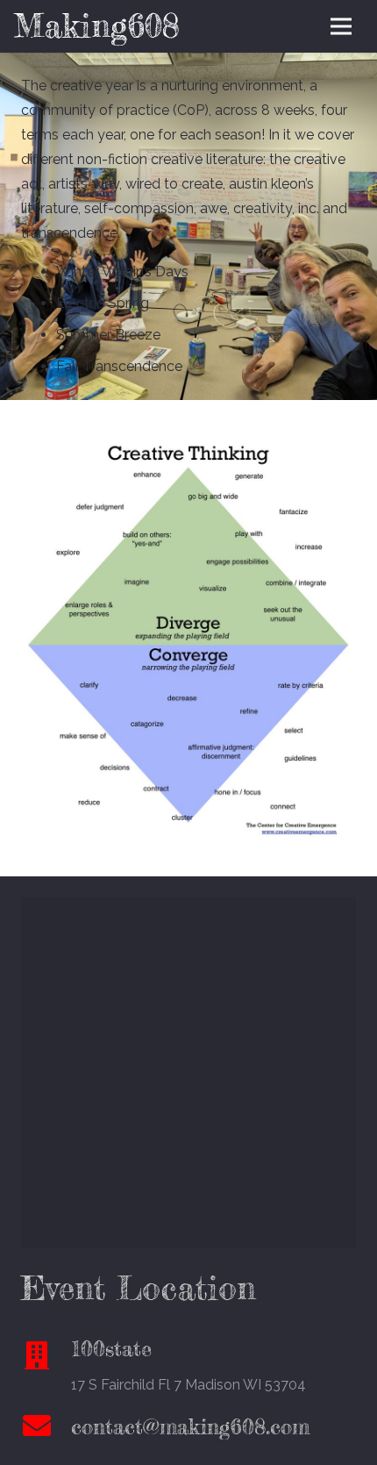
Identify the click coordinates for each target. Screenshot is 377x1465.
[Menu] (341, 26)
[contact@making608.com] (46, 1427)
